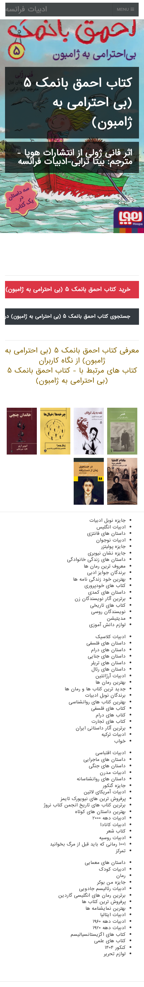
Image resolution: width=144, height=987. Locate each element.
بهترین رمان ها (110, 682)
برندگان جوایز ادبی (106, 572)
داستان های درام (108, 650)
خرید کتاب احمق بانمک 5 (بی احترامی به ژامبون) (68, 289)
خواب (120, 741)
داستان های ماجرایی (104, 759)
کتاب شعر (116, 831)
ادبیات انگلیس (111, 527)
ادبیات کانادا (113, 824)
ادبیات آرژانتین (110, 676)
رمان (121, 875)
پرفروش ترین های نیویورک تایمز (93, 798)
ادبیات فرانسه (26, 9)
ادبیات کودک (112, 869)
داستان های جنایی (107, 656)
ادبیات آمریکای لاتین (105, 792)
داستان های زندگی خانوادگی (96, 559)
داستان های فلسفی (106, 643)
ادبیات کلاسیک (110, 636)
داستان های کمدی (107, 592)
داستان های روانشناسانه (101, 779)
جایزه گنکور (114, 785)
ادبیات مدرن (113, 772)
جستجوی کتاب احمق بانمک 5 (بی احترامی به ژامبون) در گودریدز (67, 316)
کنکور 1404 (115, 947)
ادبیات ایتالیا (113, 914)
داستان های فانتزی (106, 533)
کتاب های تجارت (108, 721)
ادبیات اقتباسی (110, 753)
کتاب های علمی (110, 941)
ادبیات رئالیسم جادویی (102, 888)
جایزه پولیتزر (113, 546)
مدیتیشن (116, 618)
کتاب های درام (111, 715)
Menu (124, 9)
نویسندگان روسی (108, 611)
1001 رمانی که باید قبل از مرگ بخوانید (88, 844)
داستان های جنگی (107, 766)
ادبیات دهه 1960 (109, 921)
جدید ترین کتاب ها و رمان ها (95, 689)
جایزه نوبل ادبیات (107, 520)
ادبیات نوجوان (111, 540)
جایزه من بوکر (111, 882)
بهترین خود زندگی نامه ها (99, 579)
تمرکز (121, 851)
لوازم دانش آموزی (107, 624)
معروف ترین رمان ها (105, 566)
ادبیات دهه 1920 (109, 927)
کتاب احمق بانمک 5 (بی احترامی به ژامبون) (77, 103)
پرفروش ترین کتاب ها (104, 901)
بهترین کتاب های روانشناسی (97, 702)
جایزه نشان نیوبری (107, 553)
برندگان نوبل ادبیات (105, 695)
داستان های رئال (108, 669)
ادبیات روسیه (112, 838)
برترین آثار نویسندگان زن (100, 598)
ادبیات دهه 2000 (109, 818)
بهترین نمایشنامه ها (105, 908)
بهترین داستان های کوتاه (100, 811)
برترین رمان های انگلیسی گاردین (92, 895)
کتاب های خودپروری (105, 585)
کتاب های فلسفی (108, 708)
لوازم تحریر (115, 954)
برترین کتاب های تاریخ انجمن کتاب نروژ (85, 805)
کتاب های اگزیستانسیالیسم (98, 934)
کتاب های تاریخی (108, 605)
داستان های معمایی (105, 862)
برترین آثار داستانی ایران (101, 728)
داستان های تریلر (108, 663)
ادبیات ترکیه (113, 734)
